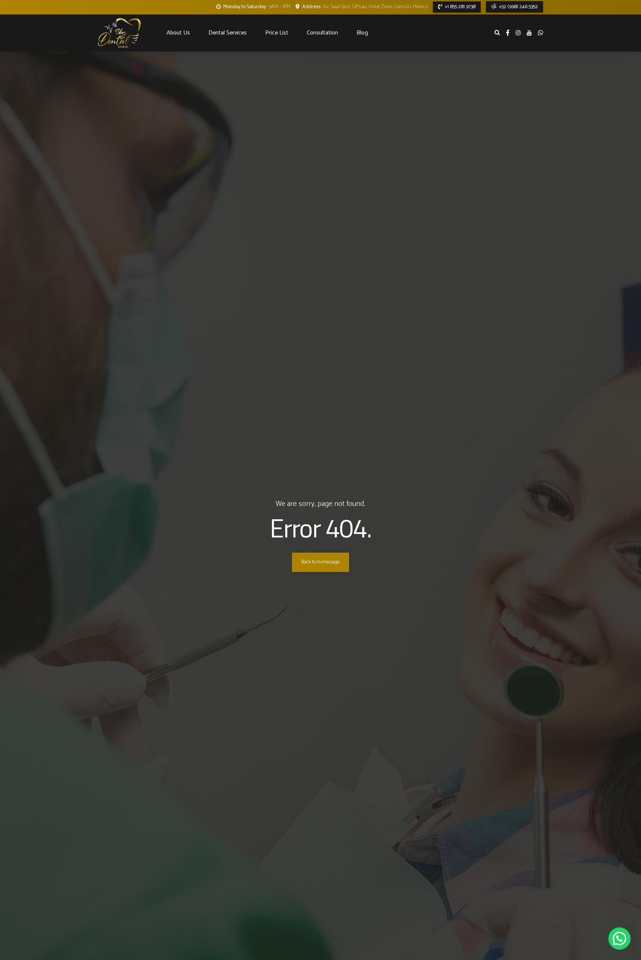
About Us (178, 33)
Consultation (322, 33)
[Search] (497, 32)
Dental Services (227, 33)
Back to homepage (320, 562)
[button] (619, 938)
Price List (276, 33)
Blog (362, 33)
